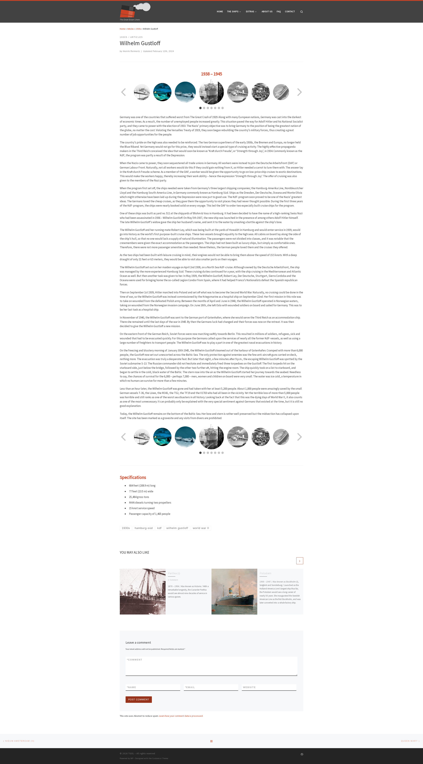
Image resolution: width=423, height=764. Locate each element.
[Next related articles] (299, 560)
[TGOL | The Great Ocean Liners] (135, 9)
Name (131, 687)
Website (249, 687)
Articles (130, 28)
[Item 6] (219, 108)
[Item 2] (204, 108)
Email (190, 687)
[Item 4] (211, 108)
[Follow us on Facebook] (302, 754)
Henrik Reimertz (131, 51)
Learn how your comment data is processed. (181, 715)
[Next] (299, 92)
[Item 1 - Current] (200, 108)
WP (132, 758)
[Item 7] (222, 108)
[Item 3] (208, 108)
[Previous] (124, 92)
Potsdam (265, 573)
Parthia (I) (174, 573)
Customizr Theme (160, 758)
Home (122, 28)
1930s (138, 28)
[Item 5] (215, 108)
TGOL (131, 753)
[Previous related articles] (292, 560)
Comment (134, 659)
